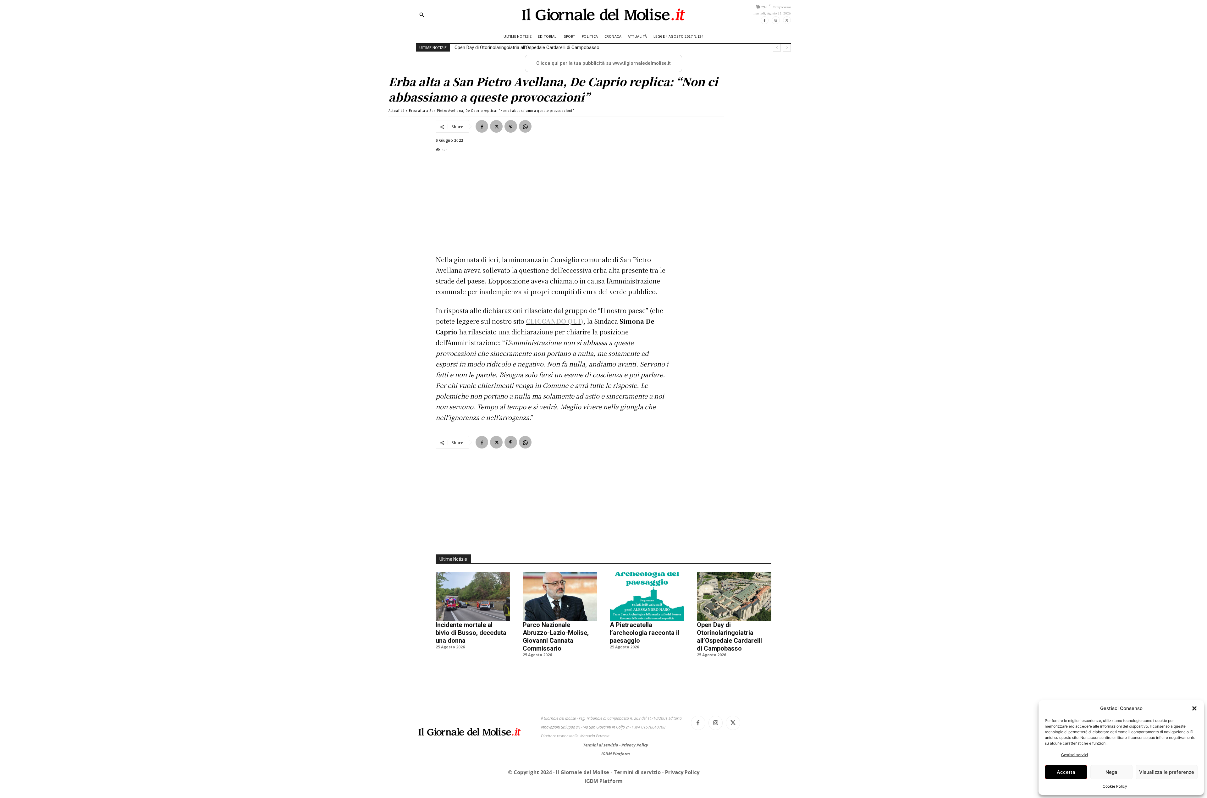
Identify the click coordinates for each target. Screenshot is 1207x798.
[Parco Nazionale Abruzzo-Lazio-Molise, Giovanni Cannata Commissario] (560, 596)
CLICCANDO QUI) (554, 321)
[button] (1194, 708)
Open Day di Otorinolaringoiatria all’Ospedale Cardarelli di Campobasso (527, 47)
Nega (1111, 772)
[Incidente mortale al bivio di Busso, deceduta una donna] (473, 596)
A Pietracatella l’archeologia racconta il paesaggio (644, 632)
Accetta (1066, 772)
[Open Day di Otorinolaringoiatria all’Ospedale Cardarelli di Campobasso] (734, 596)
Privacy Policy (634, 745)
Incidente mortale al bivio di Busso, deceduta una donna (471, 632)
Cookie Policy (1115, 786)
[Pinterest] (510, 126)
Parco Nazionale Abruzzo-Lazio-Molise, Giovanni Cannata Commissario (556, 636)
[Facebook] (765, 20)
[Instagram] (776, 20)
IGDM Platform (615, 754)
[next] (787, 48)
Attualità (397, 110)
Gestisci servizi (1074, 754)
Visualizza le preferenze (1166, 772)
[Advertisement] (553, 204)
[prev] (777, 48)
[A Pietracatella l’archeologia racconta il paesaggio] (647, 596)
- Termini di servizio (636, 772)
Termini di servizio (601, 745)
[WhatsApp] (525, 126)
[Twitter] (787, 20)
